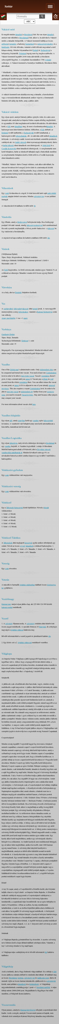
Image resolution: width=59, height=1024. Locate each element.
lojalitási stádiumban (27, 584)
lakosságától (48, 420)
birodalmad (50, 443)
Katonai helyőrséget (28, 1010)
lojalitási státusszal (25, 642)
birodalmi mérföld (43, 987)
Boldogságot (22, 222)
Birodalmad (24, 37)
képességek (18, 507)
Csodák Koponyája (9, 148)
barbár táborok (8, 145)
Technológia (45, 50)
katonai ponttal (7, 607)
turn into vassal (12, 391)
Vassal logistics (27, 394)
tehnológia (13, 443)
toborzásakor (23, 311)
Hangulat (42, 626)
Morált (46, 507)
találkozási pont (43, 978)
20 (55, 16)
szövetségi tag (39, 196)
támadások (53, 136)
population (45, 376)
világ (55, 971)
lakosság (51, 228)
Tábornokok (7, 542)
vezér (7, 193)
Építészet (25, 340)
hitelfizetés (5, 47)
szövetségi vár (29, 978)
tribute (45, 379)
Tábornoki (10, 507)
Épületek (5, 132)
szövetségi (30, 623)
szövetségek (51, 981)
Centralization (51, 372)
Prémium (22, 53)
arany (26, 318)
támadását (29, 546)
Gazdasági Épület (8, 334)
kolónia (20, 978)
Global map (14, 369)
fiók (9, 126)
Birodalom (28, 34)
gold (51, 379)
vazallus (36, 420)
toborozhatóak (21, 136)
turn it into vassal (27, 376)
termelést (12, 44)
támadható (18, 126)
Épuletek (18, 292)
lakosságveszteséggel (34, 225)
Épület (35, 50)
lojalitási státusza (17, 630)
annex (28, 379)
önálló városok (20, 142)
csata (7, 475)
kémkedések (34, 984)
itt (34, 205)
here (34, 404)
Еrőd (6, 270)
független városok (44, 449)
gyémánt (48, 59)
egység (22, 546)
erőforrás (5, 44)
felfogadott (18, 308)
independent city (27, 391)
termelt (35, 308)
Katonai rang (6, 604)
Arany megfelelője (8, 318)
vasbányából (8, 308)
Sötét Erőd (46, 145)
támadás (50, 34)
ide (49, 237)
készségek (28, 542)
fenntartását (29, 44)
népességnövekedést (45, 44)
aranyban (21, 420)
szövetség (9, 623)
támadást (18, 34)
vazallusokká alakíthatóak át (12, 452)
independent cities (46, 369)
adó (11, 420)
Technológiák (29, 132)
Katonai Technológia (44, 311)
